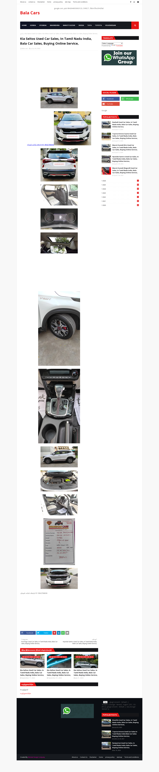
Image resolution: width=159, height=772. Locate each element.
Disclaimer (93, 757)
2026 (121, 181)
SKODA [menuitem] (81, 25)
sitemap (119, 757)
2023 (121, 193)
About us (23, 2)
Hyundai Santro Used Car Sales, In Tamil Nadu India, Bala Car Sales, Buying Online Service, (125, 159)
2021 (121, 201)
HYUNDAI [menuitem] (42, 25)
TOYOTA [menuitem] (98, 25)
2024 (121, 189)
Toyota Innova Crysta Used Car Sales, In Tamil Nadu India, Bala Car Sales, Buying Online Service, (125, 136)
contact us (31, 2)
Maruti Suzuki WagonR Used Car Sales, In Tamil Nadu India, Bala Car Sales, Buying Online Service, (125, 170)
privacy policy (58, 2)
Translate (119, 45)
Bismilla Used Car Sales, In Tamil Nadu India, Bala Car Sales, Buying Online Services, (125, 722)
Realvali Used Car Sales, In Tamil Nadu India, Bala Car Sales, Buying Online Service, (125, 124)
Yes (105, 702)
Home (49, 2)
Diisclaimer (41, 2)
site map (68, 2)
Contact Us (83, 757)
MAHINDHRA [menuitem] (54, 25)
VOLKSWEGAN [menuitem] (110, 25)
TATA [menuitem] (89, 25)
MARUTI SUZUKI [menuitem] (69, 25)
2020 (121, 205)
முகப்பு (22, 34)
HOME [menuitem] (24, 25)
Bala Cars (30, 13)
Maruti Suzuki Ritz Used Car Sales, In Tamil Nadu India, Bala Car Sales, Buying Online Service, (125, 147)
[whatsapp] (134, 2)
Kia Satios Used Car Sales (33, 34)
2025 (121, 185)
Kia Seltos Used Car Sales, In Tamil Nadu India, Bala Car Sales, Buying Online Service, (32, 672)
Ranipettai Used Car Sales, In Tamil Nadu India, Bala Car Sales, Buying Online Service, (124, 745)
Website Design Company (36, 757)
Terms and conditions (80, 2)
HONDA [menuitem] (33, 25)
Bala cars (25, 48)
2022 (121, 197)
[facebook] (131, 2)
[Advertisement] (59, 69)
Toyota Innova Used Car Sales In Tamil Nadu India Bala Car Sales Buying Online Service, (124, 734)
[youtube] (138, 2)
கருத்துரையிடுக (25, 693)
